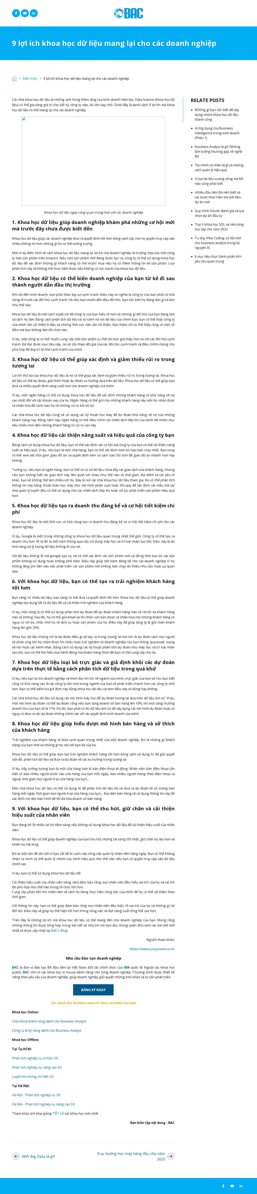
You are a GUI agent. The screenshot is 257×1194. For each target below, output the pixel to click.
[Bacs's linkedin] (34, 13)
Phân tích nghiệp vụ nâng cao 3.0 (37, 1067)
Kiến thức (30, 78)
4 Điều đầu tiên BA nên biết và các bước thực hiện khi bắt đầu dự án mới (218, 197)
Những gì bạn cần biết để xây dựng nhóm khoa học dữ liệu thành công (217, 115)
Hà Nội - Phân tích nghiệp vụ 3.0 (36, 1095)
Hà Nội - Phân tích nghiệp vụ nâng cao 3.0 (43, 1104)
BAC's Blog (59, 930)
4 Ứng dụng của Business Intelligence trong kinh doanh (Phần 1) (217, 133)
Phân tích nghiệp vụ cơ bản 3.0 (35, 1058)
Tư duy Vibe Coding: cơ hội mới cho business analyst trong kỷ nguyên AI (218, 243)
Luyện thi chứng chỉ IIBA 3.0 (33, 1076)
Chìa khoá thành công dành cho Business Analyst (49, 1021)
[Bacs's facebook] (16, 13)
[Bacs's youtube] (25, 13)
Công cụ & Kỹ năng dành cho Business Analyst (46, 1030)
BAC (15, 967)
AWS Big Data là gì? (38, 1156)
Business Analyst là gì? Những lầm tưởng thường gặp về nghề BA (218, 151)
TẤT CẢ (58, 1113)
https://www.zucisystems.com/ (152, 949)
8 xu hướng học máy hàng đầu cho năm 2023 (131, 1156)
